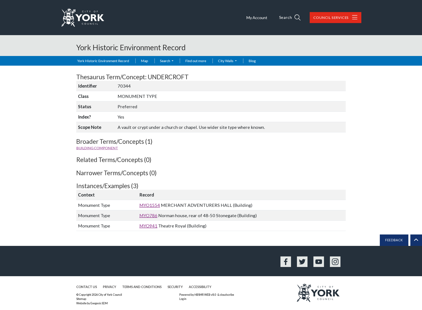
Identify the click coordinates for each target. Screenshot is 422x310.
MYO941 (148, 225)
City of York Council (110, 294)
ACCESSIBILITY (200, 287)
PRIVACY (109, 287)
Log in (182, 299)
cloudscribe (227, 294)
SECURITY (175, 287)
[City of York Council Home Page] (82, 17)
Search (165, 61)
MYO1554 (149, 205)
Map (144, 61)
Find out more (195, 61)
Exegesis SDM (99, 303)
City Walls (226, 61)
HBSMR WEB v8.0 (205, 294)
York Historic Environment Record (103, 61)
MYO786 (148, 215)
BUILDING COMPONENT (97, 148)
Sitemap (81, 299)
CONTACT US (86, 287)
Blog (252, 61)
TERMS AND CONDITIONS (142, 287)
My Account (256, 17)
